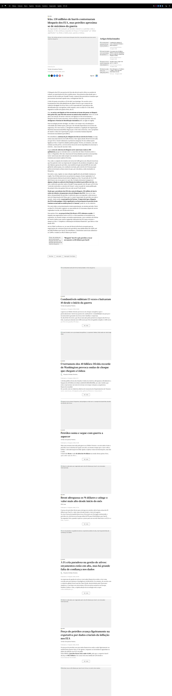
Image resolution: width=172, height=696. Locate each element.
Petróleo (51, 256)
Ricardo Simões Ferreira (70, 374)
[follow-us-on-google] (96, 75)
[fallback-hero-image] (104, 44)
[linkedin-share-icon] (57, 76)
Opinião (60, 6)
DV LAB (65, 6)
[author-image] (62, 374)
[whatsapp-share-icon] (49, 76)
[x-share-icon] (52, 76)
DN (9, 6)
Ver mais (86, 325)
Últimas (14, 6)
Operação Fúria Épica (69, 256)
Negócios (31, 6)
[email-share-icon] (60, 76)
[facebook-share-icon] (54, 76)
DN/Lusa (63, 504)
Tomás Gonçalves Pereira (55, 69)
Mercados (38, 6)
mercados (58, 256)
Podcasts (20, 6)
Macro (25, 6)
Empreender (52, 6)
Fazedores (45, 6)
